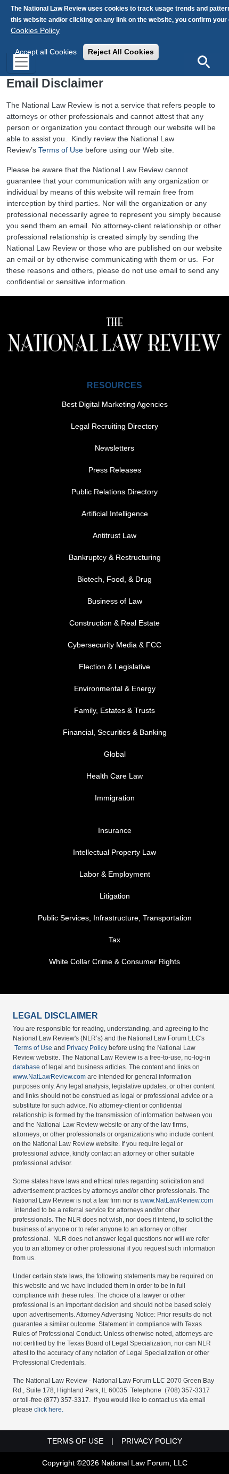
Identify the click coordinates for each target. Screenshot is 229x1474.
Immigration (115, 798)
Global (115, 754)
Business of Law (114, 601)
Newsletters (114, 448)
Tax (114, 939)
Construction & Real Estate (114, 623)
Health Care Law (114, 776)
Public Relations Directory (114, 491)
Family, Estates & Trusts (114, 710)
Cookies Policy (35, 30)
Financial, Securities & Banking (115, 732)
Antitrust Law (114, 535)
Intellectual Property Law (114, 852)
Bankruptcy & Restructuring (115, 557)
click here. (48, 1409)
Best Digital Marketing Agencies (115, 404)
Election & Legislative (114, 666)
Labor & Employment (114, 874)
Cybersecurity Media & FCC (114, 644)
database (26, 1067)
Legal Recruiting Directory (114, 426)
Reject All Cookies (121, 51)
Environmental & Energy (115, 688)
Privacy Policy (87, 1048)
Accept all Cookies (46, 51)
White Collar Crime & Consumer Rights (114, 961)
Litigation (115, 896)
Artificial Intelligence (114, 513)
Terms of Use (60, 150)
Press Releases (114, 470)
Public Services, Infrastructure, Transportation (115, 918)
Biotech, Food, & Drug (114, 579)
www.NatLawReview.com (49, 1076)
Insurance (115, 830)
